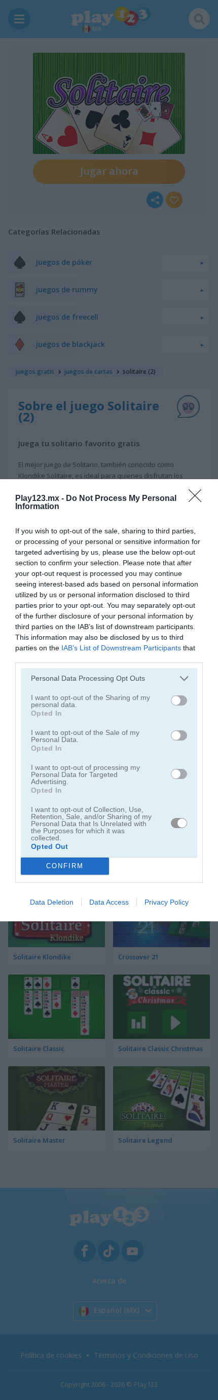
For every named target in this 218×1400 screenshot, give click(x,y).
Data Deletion (52, 902)
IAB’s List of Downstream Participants (121, 648)
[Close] (198, 499)
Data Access (109, 902)
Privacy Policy (166, 902)
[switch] (179, 700)
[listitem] (109, 678)
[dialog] (109, 700)
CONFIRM (65, 866)
